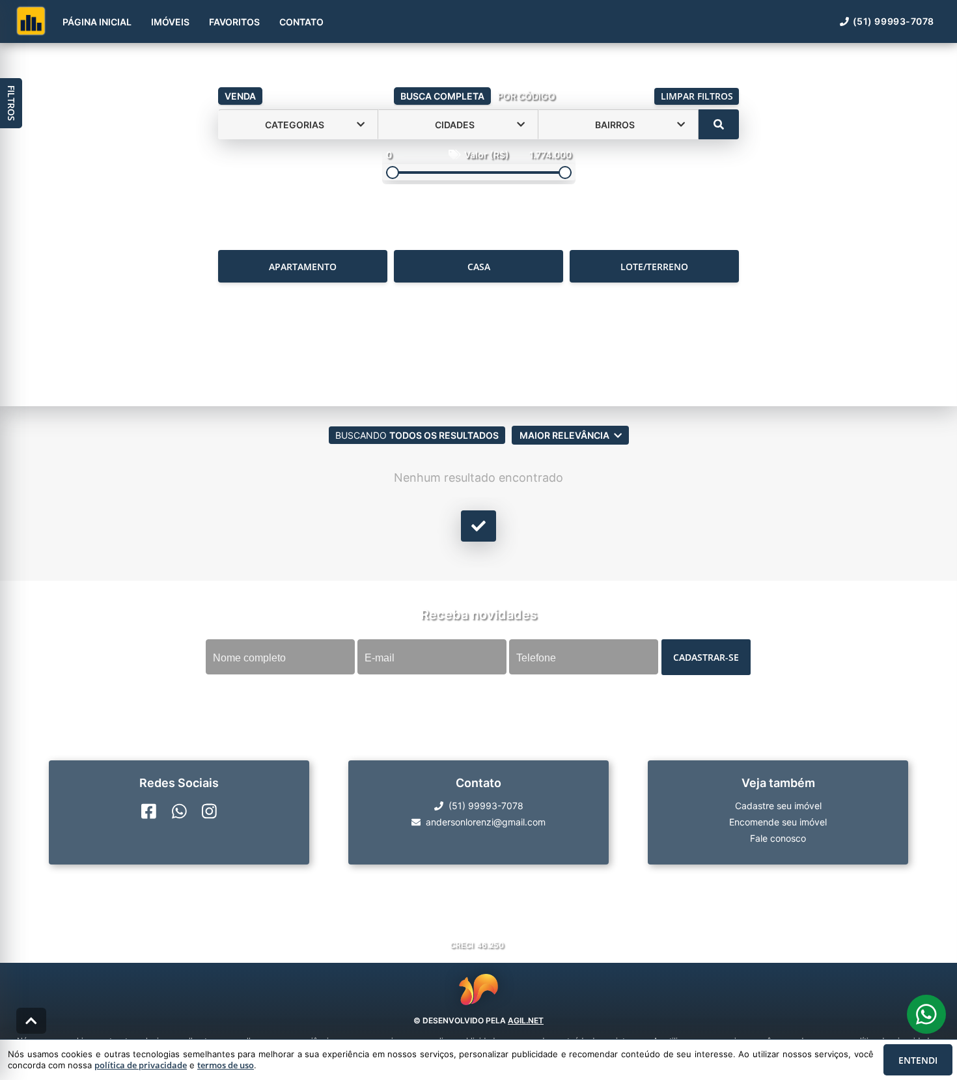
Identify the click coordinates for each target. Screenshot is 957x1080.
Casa (478, 266)
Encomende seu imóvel (778, 821)
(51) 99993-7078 (893, 21)
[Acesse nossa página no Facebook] (148, 811)
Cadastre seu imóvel (778, 805)
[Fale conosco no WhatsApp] (179, 811)
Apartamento (303, 266)
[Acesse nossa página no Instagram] (209, 811)
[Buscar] (719, 124)
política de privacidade (140, 1065)
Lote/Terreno (654, 266)
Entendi (917, 1060)
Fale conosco (778, 838)
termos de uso (225, 1065)
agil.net (526, 1020)
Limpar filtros (697, 96)
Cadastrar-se (706, 657)
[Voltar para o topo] (31, 1021)
